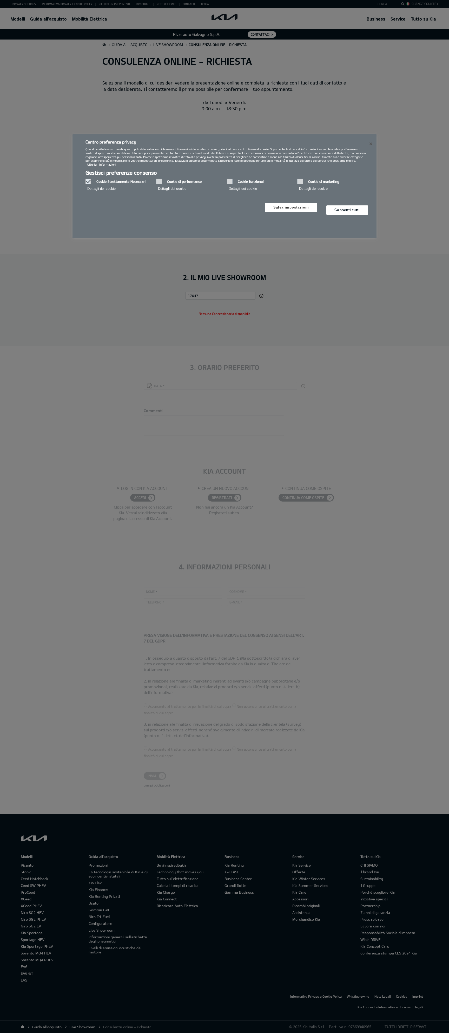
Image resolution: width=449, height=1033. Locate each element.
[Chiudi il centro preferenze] (371, 144)
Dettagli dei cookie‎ (101, 189)
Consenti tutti (347, 210)
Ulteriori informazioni (101, 164)
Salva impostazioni (291, 207)
